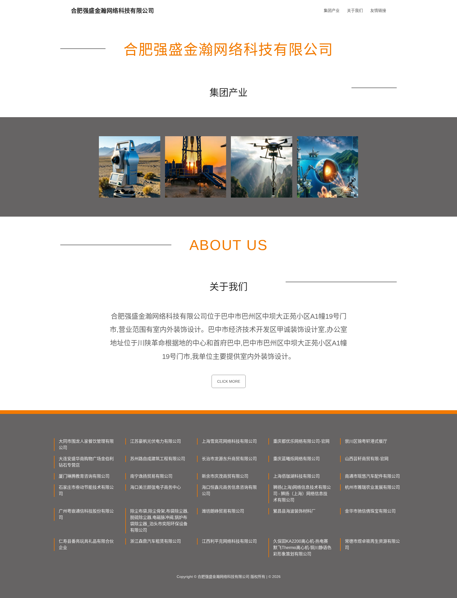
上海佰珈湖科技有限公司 (296, 476)
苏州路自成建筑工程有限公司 (157, 459)
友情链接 (378, 10)
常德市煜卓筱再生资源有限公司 (372, 544)
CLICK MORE (228, 381)
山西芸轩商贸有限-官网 (367, 459)
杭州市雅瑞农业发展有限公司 (372, 487)
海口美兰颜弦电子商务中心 (155, 487)
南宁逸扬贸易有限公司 (151, 476)
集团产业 (332, 10)
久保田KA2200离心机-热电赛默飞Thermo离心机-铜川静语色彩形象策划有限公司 (302, 547)
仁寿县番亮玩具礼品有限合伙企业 (86, 544)
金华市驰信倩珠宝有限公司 (370, 511)
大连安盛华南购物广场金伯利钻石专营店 (86, 462)
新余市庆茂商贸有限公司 (225, 476)
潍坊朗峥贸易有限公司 (223, 511)
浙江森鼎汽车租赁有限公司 (155, 541)
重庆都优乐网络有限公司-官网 (301, 441)
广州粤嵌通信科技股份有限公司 (86, 514)
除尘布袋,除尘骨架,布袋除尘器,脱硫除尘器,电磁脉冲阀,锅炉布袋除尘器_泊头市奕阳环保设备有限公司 (159, 520)
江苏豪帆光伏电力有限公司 (155, 441)
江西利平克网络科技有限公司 (229, 541)
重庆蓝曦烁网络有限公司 (296, 459)
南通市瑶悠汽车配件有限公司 (372, 476)
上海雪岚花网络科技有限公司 (229, 441)
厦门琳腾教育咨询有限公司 (84, 476)
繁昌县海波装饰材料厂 (294, 511)
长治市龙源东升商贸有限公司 (229, 459)
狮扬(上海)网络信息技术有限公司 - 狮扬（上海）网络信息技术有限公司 (302, 493)
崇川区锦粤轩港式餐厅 (366, 441)
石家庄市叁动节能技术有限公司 (86, 490)
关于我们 (355, 10)
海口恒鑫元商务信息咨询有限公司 (229, 490)
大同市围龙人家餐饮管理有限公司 (86, 444)
